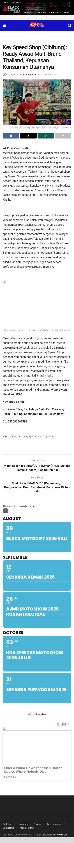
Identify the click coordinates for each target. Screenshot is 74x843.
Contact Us (8, 827)
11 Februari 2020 (50, 74)
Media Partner (27, 827)
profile (50, 436)
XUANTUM (62, 834)
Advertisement (54, 824)
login (13, 506)
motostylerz (29, 74)
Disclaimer (22, 824)
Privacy (37, 824)
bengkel (15, 436)
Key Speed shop (33, 436)
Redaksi (7, 824)
